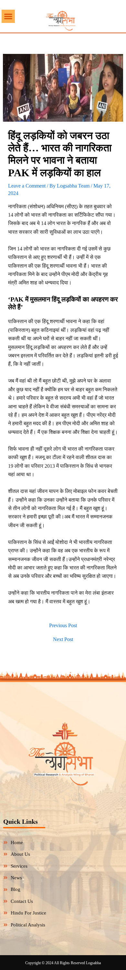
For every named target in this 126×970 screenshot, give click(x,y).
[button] (8, 16)
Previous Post (63, 625)
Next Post (63, 639)
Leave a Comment (27, 186)
